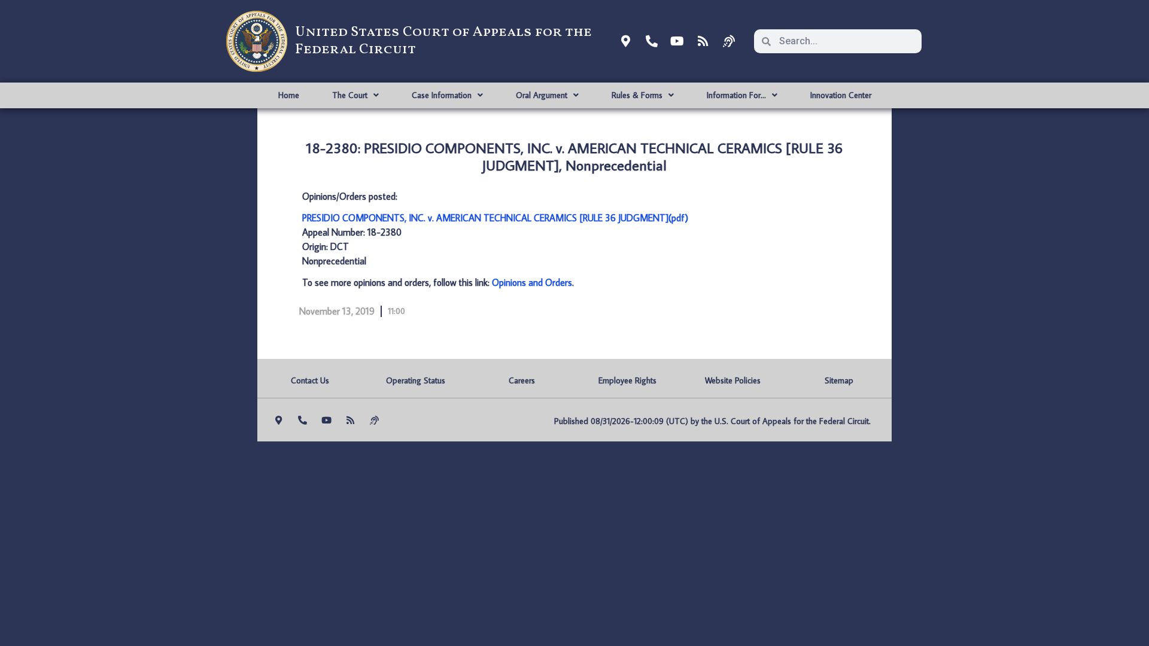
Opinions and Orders (532, 282)
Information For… (736, 95)
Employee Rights (627, 380)
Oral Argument (541, 95)
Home (288, 95)
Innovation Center (840, 95)
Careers (522, 380)
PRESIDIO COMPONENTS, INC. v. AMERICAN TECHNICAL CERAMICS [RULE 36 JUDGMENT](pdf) (495, 218)
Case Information (442, 95)
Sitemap (839, 380)
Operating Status (415, 380)
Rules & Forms (637, 95)
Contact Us (310, 380)
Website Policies (733, 380)
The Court (349, 95)
